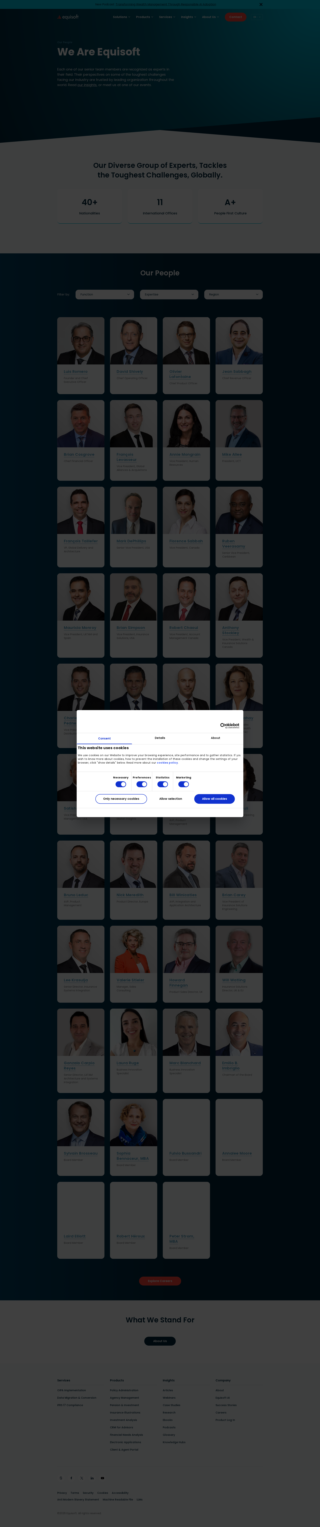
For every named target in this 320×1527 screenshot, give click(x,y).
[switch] (138, 784)
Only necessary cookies (121, 799)
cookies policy (167, 763)
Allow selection (170, 799)
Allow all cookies (214, 799)
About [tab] (215, 738)
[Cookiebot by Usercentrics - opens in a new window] (223, 726)
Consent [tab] (104, 738)
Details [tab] (160, 738)
